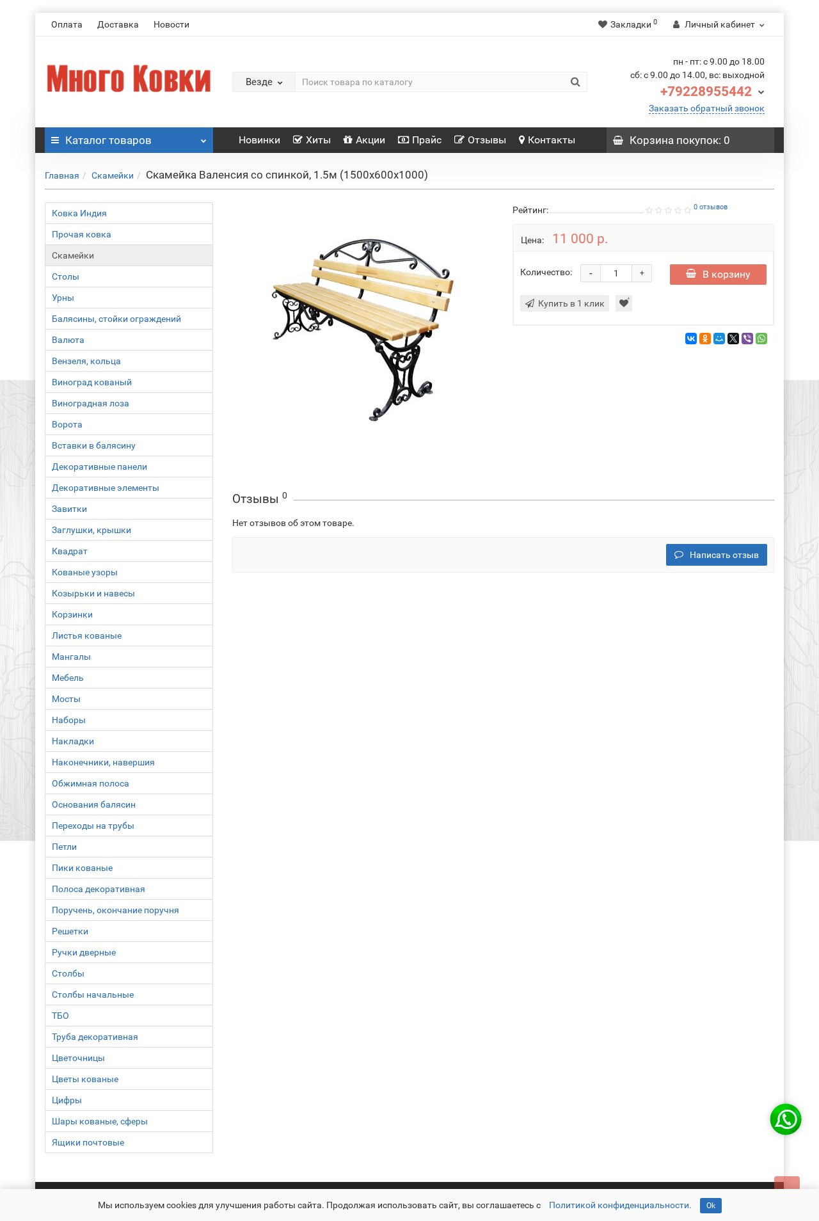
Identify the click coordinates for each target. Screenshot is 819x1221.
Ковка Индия (79, 213)
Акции (370, 140)
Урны (63, 297)
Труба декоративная (95, 1037)
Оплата (67, 24)
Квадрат (70, 551)
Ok (710, 1205)
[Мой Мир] (719, 338)
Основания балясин (94, 804)
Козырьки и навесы (93, 593)
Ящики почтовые (88, 1142)
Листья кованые (87, 635)
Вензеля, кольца (86, 361)
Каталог (108, 140)
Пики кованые (82, 868)
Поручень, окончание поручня (115, 910)
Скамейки (112, 175)
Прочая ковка (81, 234)
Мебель (68, 678)
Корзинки (72, 614)
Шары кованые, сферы (100, 1121)
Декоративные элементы (105, 488)
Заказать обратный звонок (707, 108)
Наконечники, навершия (103, 762)
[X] (733, 338)
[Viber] (747, 338)
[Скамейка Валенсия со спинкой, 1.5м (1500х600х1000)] (363, 330)
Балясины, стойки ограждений (116, 319)
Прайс (426, 140)
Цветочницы (78, 1058)
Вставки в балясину (94, 445)
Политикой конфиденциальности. (620, 1205)
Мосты (66, 699)
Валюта (68, 340)
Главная (62, 175)
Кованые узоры (85, 572)
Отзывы (487, 140)
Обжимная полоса (90, 783)
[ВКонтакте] (691, 338)
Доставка (118, 24)
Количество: (546, 272)
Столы (65, 276)
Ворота (67, 424)
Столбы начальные (93, 994)
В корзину (727, 274)
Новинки (259, 140)
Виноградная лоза (90, 403)
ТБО (60, 1015)
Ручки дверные (84, 952)
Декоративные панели (99, 466)
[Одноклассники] (705, 338)
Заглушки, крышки (91, 530)
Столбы (68, 973)
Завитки (69, 509)
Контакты (551, 140)
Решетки (70, 931)
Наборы (69, 720)
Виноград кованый (92, 382)
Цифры (67, 1100)
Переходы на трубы (93, 825)
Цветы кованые (85, 1079)
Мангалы (71, 656)
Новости (171, 24)
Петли (64, 847)
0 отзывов (711, 207)
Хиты (318, 140)
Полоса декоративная (98, 889)
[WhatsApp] (761, 338)
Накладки (73, 741)
